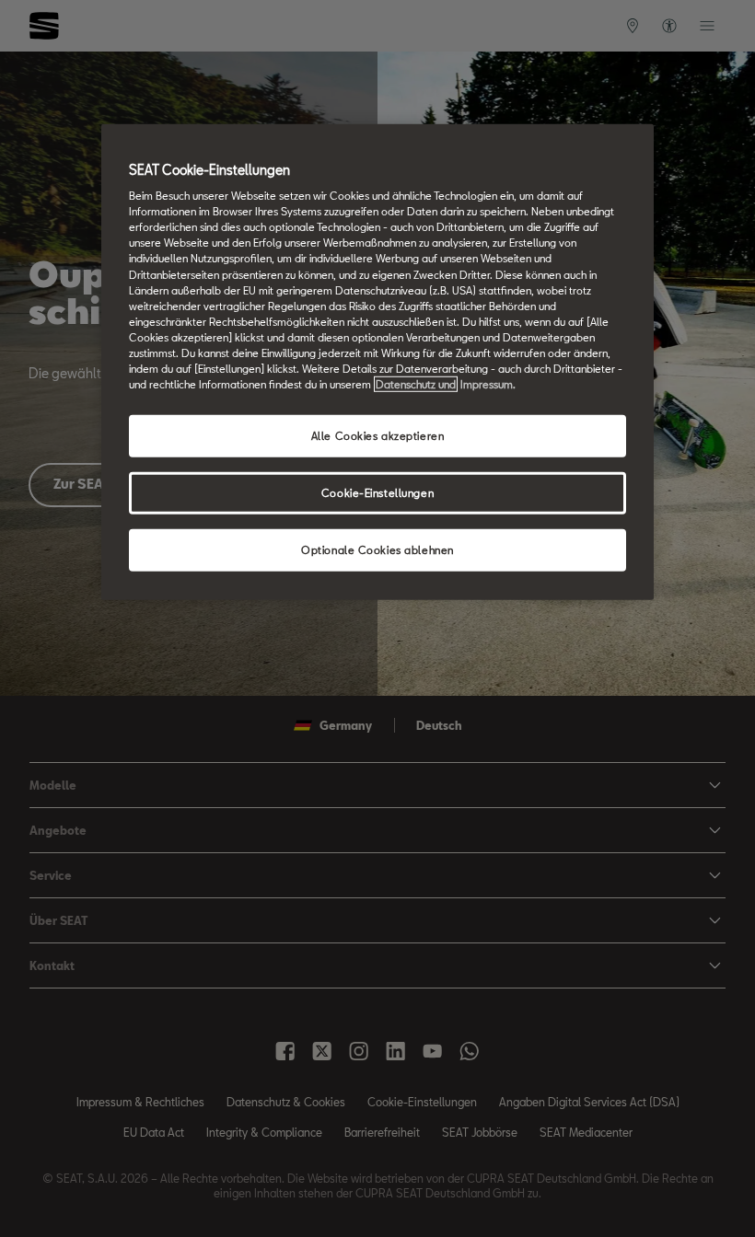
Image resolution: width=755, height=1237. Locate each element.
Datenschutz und (416, 384)
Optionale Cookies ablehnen (377, 550)
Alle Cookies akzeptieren (378, 436)
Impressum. (488, 384)
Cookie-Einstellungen (377, 493)
